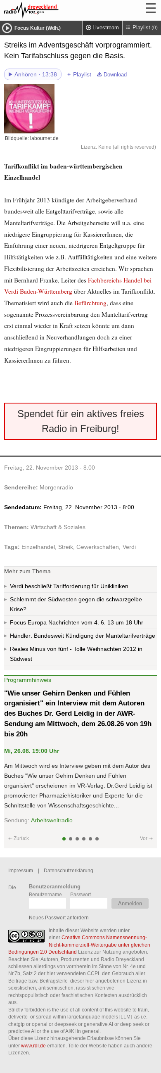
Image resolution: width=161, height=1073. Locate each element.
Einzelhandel (38, 547)
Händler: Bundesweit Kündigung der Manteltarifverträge (82, 635)
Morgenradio (56, 487)
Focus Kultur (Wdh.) (37, 28)
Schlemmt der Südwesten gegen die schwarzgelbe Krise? (76, 604)
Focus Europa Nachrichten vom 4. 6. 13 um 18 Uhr (76, 622)
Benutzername (45, 894)
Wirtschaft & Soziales (58, 527)
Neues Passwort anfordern (59, 917)
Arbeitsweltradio (52, 820)
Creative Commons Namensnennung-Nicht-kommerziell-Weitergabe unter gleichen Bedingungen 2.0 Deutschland (79, 944)
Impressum (20, 870)
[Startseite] (53, 10)
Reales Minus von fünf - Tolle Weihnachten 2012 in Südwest (76, 654)
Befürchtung (90, 303)
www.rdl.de (33, 1045)
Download (115, 75)
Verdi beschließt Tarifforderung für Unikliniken (69, 586)
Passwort (80, 894)
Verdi (129, 547)
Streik (65, 547)
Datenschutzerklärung (68, 870)
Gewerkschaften (97, 547)
